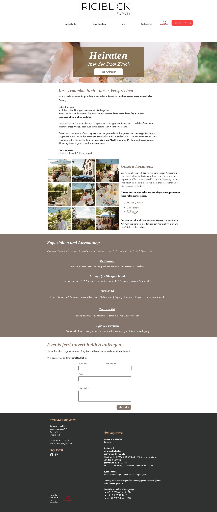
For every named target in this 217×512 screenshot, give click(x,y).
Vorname (83, 363)
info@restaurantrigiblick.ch (61, 443)
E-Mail (82, 374)
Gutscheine (53, 497)
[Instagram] (57, 455)
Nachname (111, 363)
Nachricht (83, 388)
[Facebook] (52, 455)
